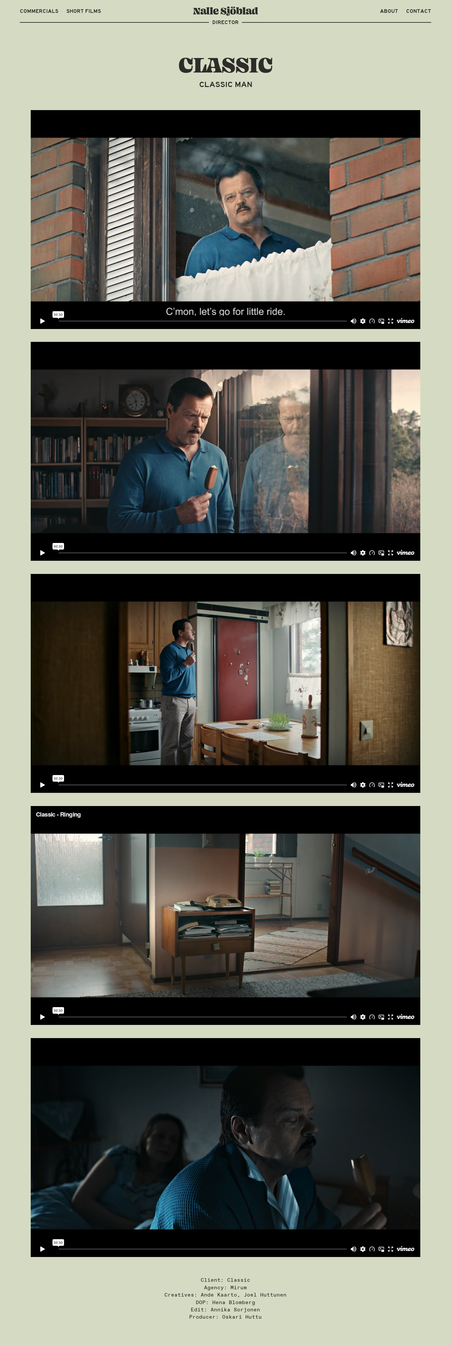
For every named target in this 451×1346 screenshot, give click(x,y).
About (389, 11)
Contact (418, 11)
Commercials (39, 11)
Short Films (83, 11)
